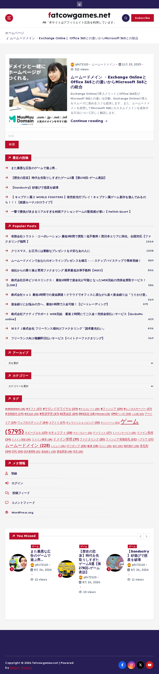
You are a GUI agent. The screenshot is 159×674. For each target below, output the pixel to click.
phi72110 (81, 64)
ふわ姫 (138, 413)
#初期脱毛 (14, 413)
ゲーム (35, 546)
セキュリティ (60, 432)
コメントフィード (23, 502)
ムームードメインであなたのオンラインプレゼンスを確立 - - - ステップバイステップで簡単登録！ (76, 260)
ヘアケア (145, 439)
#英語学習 (49, 413)
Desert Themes (21, 667)
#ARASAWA (15, 408)
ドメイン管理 (66, 439)
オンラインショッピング (83, 422)
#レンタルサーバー (138, 408)
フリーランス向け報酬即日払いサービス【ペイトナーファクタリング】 (58, 338)
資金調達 (64, 451)
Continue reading (87, 121)
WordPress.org (22, 512)
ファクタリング (92, 439)
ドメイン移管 (42, 439)
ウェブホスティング (32, 422)
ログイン (17, 483)
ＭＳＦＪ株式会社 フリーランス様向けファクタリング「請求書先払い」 (58, 328)
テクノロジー (82, 432)
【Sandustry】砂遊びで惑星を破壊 (34, 187)
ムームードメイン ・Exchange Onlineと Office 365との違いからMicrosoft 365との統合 (74, 38)
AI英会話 (69, 413)
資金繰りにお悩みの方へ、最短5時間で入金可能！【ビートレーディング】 (60, 304)
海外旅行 (131, 445)
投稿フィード (21, 493)
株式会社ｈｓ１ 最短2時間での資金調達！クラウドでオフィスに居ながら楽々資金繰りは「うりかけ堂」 (79, 294)
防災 (78, 451)
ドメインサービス (124, 432)
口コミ (105, 446)
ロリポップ (76, 445)
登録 (14, 473)
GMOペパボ (121, 413)
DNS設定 (87, 413)
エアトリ (57, 422)
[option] (31, 563)
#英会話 (31, 413)
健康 (92, 445)
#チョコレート (89, 408)
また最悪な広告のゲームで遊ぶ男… (34, 168)
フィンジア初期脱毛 (121, 439)
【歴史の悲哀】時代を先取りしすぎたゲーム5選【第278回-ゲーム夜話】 (59, 177)
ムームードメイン (103, 64)
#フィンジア (112, 408)
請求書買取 (32, 451)
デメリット (102, 432)
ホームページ (14, 33)
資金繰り (48, 451)
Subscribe (142, 18)
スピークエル (36, 432)
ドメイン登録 (21, 439)
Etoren (103, 413)
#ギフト (34, 408)
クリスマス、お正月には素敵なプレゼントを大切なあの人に (50, 250)
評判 (17, 451)
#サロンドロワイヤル (60, 408)
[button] (140, 536)
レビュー (58, 446)
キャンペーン (110, 422)
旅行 (118, 446)
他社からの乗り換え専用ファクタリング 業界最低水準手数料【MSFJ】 (57, 270)
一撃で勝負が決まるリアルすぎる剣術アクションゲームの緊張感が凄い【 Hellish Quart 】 (71, 211)
